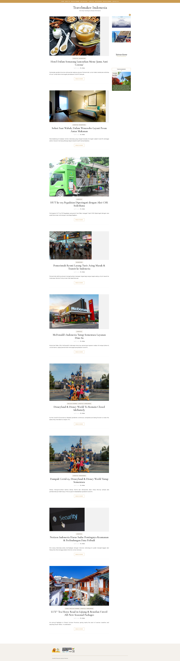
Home (62, 1)
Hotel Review (98, 1)
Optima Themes (64, 658)
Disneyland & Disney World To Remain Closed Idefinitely (79, 408)
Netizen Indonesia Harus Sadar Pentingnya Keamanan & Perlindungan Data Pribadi (79, 539)
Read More (79, 78)
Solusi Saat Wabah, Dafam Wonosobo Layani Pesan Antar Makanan (79, 130)
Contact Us (115, 1)
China (67, 608)
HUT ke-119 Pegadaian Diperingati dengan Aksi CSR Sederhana (79, 204)
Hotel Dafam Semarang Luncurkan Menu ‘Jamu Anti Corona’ (79, 63)
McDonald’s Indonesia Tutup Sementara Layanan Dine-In (79, 336)
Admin (83, 68)
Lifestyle (91, 1)
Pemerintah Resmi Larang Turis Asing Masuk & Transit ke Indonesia (79, 267)
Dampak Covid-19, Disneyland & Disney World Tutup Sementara (79, 480)
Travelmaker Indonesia (90, 7)
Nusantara (82, 58)
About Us (67, 1)
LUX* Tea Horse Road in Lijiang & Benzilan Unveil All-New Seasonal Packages (79, 613)
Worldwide (88, 403)
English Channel (75, 1)
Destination (83, 1)
